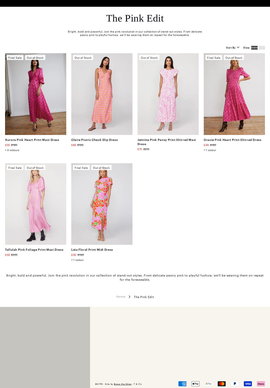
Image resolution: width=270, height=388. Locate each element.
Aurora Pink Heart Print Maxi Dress (32, 140)
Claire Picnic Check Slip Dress (94, 140)
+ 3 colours (12, 149)
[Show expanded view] (262, 47)
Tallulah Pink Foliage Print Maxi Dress (34, 249)
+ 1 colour (210, 149)
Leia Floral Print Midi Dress (92, 249)
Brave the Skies (123, 383)
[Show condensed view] (254, 47)
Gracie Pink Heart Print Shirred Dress (233, 140)
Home (120, 296)
